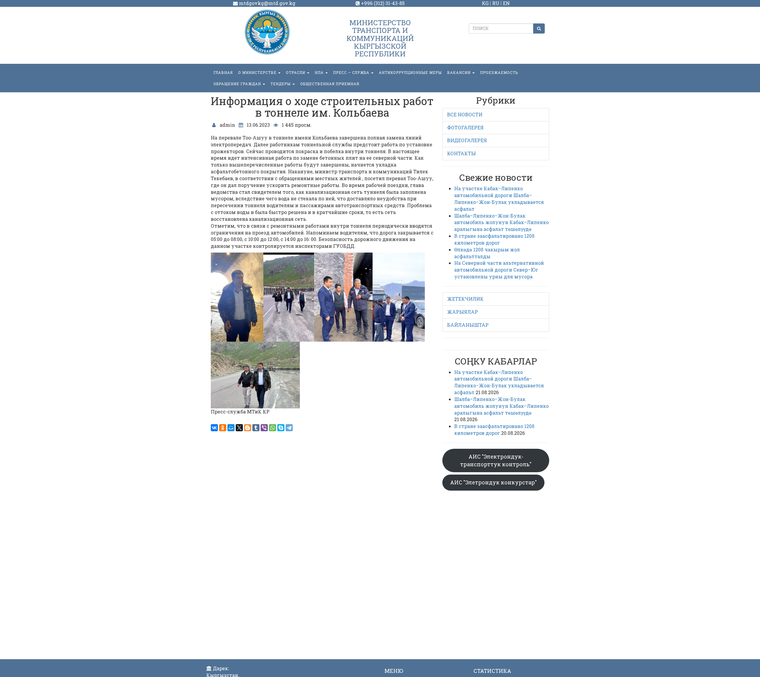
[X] (239, 427)
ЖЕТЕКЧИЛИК (465, 299)
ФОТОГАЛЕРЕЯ (465, 127)
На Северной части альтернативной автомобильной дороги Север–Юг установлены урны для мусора (499, 270)
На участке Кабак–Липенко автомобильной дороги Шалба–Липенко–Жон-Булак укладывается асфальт (499, 198)
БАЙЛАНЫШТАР (468, 325)
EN (506, 3)
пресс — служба (351, 72)
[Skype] (280, 427)
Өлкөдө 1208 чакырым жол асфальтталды (487, 252)
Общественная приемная (329, 83)
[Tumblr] (255, 427)
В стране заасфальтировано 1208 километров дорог (494, 239)
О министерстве (258, 72)
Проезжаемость (499, 72)
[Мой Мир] (231, 427)
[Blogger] (247, 427)
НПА (320, 72)
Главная (223, 72)
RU (495, 3)
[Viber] (264, 427)
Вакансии (459, 72)
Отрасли (296, 72)
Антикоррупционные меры (410, 72)
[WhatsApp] (272, 427)
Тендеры (281, 83)
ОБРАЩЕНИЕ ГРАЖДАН (237, 83)
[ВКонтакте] (214, 427)
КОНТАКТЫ (461, 153)
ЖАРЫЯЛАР (462, 312)
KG (485, 3)
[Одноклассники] (222, 427)
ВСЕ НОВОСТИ (464, 114)
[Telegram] (289, 427)
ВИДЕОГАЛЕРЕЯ (467, 140)
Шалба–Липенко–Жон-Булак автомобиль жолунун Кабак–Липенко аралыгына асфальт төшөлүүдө (501, 222)
